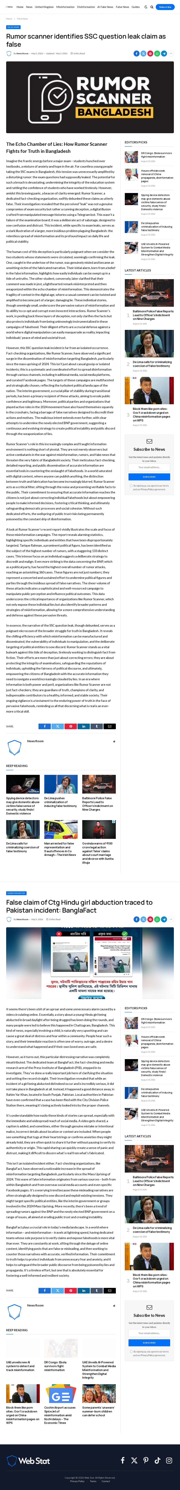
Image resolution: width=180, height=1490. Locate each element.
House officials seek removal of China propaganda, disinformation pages (157, 176)
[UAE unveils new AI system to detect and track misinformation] (23, 1348)
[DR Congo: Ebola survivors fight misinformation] (131, 157)
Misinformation (65, 6)
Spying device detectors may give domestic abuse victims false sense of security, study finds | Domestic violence (23, 805)
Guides (136, 6)
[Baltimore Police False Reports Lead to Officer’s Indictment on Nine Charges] (99, 784)
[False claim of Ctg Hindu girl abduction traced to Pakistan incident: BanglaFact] (90, 963)
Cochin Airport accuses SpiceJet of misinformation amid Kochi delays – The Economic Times (60, 1415)
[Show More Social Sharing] (171, 53)
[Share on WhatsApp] (157, 53)
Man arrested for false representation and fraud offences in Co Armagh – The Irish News (60, 849)
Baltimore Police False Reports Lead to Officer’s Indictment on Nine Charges (97, 803)
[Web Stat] (9, 7)
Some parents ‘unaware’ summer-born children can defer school (98, 1411)
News (29, 6)
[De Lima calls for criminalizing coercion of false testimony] (23, 829)
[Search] (152, 7)
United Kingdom (44, 6)
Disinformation (86, 6)
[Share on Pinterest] (150, 53)
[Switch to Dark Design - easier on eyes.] (146, 7)
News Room (22, 53)
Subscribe (165, 6)
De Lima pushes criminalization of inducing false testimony (60, 802)
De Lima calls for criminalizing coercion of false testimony (22, 847)
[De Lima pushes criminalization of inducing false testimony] (61, 784)
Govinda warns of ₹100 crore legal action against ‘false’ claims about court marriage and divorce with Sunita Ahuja (97, 853)
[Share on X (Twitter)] (143, 53)
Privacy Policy (147, 489)
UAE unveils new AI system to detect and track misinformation (20, 1366)
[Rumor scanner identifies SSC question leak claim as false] (90, 97)
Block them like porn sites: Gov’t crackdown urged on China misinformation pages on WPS (151, 414)
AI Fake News (105, 6)
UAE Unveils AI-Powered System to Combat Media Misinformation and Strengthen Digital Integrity (157, 249)
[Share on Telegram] (164, 53)
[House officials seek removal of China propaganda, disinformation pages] (131, 175)
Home (20, 6)
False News (122, 6)
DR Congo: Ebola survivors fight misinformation (156, 154)
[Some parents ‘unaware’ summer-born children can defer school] (99, 1393)
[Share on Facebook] (137, 53)
